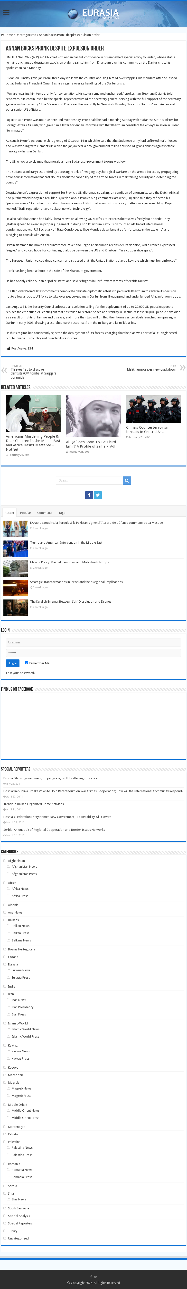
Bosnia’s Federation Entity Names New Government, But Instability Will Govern (57, 817)
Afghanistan (16, 861)
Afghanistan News (24, 866)
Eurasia (13, 964)
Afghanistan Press (24, 874)
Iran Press (19, 1014)
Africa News (20, 888)
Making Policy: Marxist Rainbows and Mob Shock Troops (69, 562)
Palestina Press (22, 1155)
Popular (25, 513)
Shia (11, 1193)
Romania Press (22, 1177)
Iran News (19, 1000)
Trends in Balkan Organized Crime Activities (33, 804)
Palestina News (22, 1147)
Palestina (14, 1142)
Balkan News (20, 926)
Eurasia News (21, 970)
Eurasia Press (21, 977)
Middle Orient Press (25, 1118)
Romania (14, 1164)
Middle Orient (17, 1104)
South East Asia (18, 1208)
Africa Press (20, 896)
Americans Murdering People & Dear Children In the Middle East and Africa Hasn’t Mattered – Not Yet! (33, 443)
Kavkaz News (21, 1051)
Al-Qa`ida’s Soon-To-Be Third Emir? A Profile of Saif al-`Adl (91, 444)
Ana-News (15, 912)
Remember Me (38, 663)
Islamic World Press (25, 1036)
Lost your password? (20, 673)
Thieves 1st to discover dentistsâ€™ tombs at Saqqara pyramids (33, 371)
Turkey (12, 1231)
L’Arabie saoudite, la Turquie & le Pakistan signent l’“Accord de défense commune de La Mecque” (97, 522)
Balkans (13, 920)
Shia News (19, 1199)
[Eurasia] (93, 13)
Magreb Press (21, 1096)
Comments (44, 513)
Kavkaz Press (20, 1058)
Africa (12, 883)
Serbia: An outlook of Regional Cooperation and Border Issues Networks (54, 830)
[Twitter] (98, 495)
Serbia (12, 1186)
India (11, 986)
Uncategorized (26, 35)
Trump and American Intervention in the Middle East (66, 542)
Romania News (22, 1170)
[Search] (127, 480)
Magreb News (21, 1088)
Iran (11, 994)
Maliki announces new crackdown (151, 367)
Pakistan (13, 1134)
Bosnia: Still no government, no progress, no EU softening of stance (50, 778)
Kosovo (13, 1067)
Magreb (13, 1082)
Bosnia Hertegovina (21, 949)
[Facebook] (89, 495)
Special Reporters (20, 1223)
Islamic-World (18, 1023)
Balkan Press (20, 933)
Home (8, 35)
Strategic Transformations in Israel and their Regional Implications (76, 582)
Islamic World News (25, 1029)
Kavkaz (13, 1045)
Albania (13, 905)
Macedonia (16, 1075)
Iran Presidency (22, 1007)
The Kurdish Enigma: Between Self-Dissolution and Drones (70, 601)
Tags (61, 513)
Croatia (13, 957)
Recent (9, 513)
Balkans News (21, 940)
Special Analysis (19, 1216)
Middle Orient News (25, 1110)
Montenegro (17, 1127)
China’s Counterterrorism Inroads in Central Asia (147, 429)
